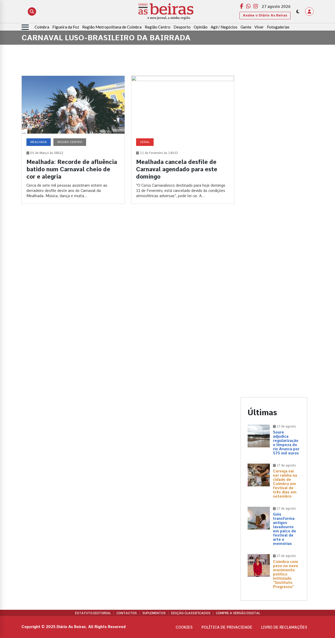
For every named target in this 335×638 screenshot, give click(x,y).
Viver (259, 27)
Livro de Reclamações (284, 627)
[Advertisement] (274, 154)
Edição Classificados (190, 613)
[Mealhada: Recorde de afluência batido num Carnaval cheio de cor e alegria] (73, 140)
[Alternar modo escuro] (298, 11)
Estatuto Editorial (93, 613)
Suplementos (154, 613)
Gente (246, 27)
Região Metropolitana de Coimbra (112, 27)
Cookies (184, 627)
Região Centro (157, 27)
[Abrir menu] (25, 27)
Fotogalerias (278, 27)
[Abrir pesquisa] (32, 11)
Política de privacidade (227, 627)
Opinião (201, 27)
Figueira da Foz (65, 27)
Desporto (182, 27)
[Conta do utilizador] (309, 11)
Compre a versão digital (238, 613)
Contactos (126, 613)
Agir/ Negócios (224, 27)
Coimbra (42, 27)
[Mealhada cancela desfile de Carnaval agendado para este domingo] (182, 140)
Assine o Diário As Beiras (265, 15)
